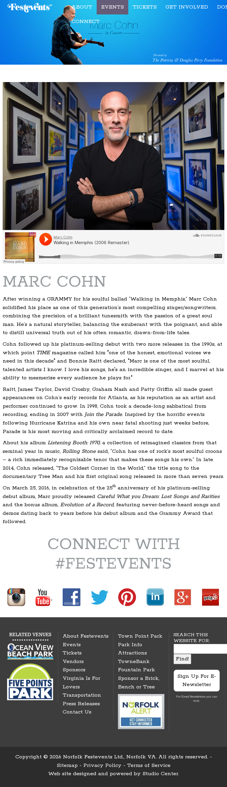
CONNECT (86, 21)
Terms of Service (149, 765)
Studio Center (160, 773)
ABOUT (82, 7)
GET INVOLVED (187, 7)
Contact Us (77, 712)
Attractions (132, 653)
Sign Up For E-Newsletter (196, 680)
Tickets (72, 653)
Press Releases (81, 704)
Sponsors (74, 670)
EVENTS (112, 7)
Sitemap (67, 765)
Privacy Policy (102, 765)
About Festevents (85, 636)
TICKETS (145, 7)
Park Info (130, 644)
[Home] (30, 7)
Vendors (73, 661)
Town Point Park (140, 636)
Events (72, 644)
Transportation (82, 695)
